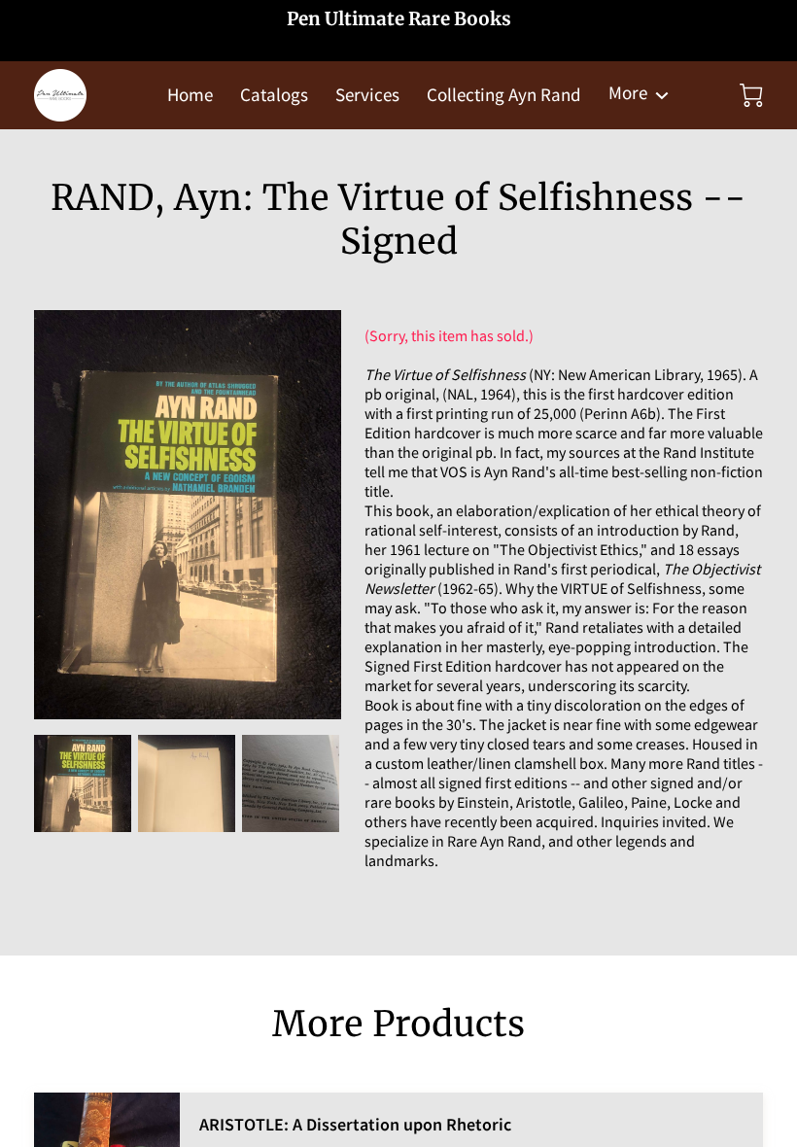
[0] (751, 95)
